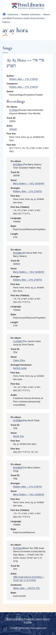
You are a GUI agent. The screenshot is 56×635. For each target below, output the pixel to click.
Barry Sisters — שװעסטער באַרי (28, 183)
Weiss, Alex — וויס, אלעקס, (26, 588)
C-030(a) (17, 341)
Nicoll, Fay (18, 436)
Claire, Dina (19, 360)
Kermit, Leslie (20, 368)
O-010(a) (13, 110)
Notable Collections (31, 14)
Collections (13, 14)
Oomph (13, 129)
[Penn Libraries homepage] (28, 7)
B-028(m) (17, 164)
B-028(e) (17, 252)
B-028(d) (17, 467)
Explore (6, 22)
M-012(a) (17, 548)
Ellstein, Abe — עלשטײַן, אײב (23, 79)
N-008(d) (17, 420)
